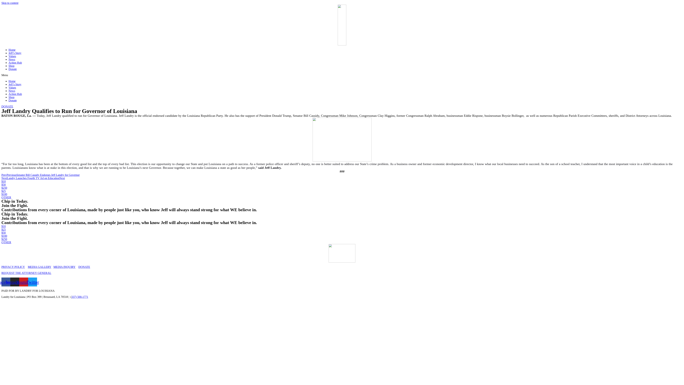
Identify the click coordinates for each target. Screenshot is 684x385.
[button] (342, 75)
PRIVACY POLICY (13, 266)
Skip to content (9, 2)
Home (12, 49)
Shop (11, 65)
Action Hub (15, 62)
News (12, 59)
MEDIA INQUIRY (64, 266)
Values (12, 56)
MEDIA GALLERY (39, 266)
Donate (13, 69)
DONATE (84, 266)
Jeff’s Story (15, 53)
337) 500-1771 (79, 296)
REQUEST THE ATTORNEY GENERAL (26, 272)
